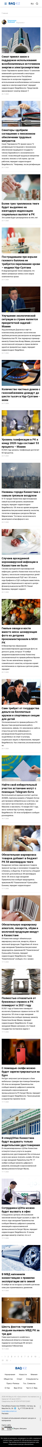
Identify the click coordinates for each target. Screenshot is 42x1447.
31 (3, 1360)
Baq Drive (18, 1388)
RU (32, 4)
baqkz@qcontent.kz (9, 1411)
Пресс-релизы (12, 1383)
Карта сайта (6, 1425)
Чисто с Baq (31, 1388)
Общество (8, 1379)
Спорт (19, 1379)
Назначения (10, 1374)
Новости (23, 1374)
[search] (37, 3)
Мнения (34, 1374)
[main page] (19, 3)
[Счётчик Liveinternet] (7, 1428)
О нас (7, 1388)
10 (35, 1356)
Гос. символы (29, 1383)
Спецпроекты (32, 1379)
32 (7, 1360)
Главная (5, 13)
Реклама (5, 1413)
